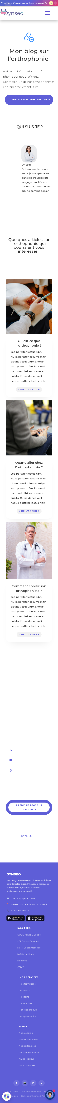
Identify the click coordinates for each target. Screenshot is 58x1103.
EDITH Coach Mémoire (29, 947)
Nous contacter (27, 1065)
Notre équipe (26, 1032)
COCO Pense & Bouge (29, 934)
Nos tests (24, 996)
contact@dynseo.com (23, 898)
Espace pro (26, 1003)
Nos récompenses (29, 1039)
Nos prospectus (28, 1016)
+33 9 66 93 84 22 (20, 910)
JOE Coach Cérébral (28, 941)
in (33, 1083)
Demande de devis (29, 1052)
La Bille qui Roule (25, 954)
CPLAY (20, 967)
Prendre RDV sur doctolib (29, 807)
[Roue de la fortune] (6, 1096)
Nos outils (25, 990)
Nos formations (28, 983)
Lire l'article (29, 389)
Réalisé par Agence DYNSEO (34, 1096)
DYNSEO (26, 836)
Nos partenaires (27, 1045)
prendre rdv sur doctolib (30, 99)
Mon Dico (22, 960)
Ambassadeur (26, 1058)
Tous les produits (28, 1009)
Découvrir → (51, 3)
